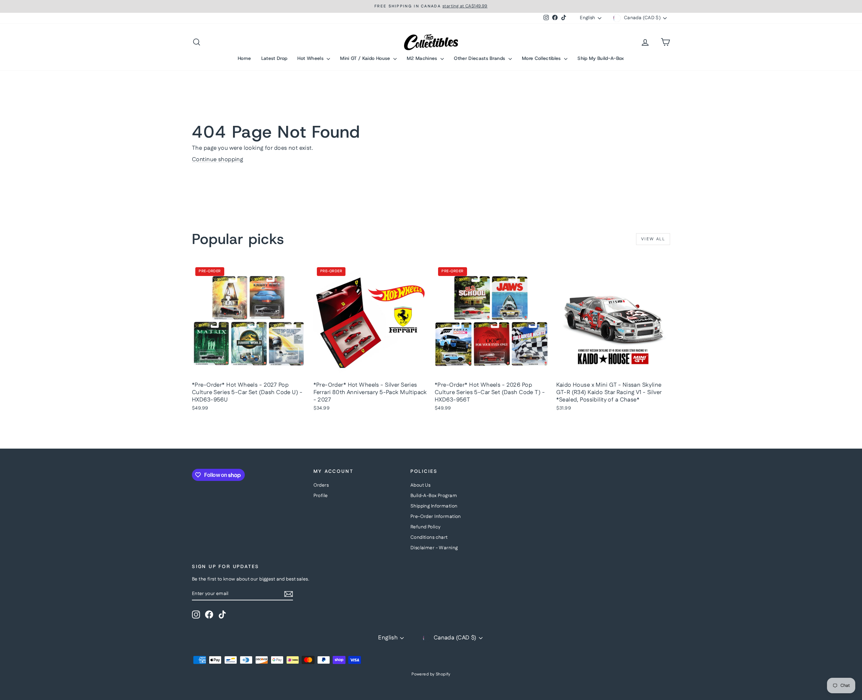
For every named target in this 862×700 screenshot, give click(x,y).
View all (653, 239)
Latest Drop (274, 58)
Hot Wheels (311, 58)
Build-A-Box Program (433, 495)
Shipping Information (434, 506)
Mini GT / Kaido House (366, 58)
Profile (320, 495)
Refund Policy (425, 527)
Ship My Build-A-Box (600, 58)
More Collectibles (542, 58)
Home (244, 58)
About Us (420, 485)
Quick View (249, 371)
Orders (321, 485)
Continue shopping (217, 159)
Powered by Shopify (431, 674)
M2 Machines (423, 58)
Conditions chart (429, 537)
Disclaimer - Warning (434, 548)
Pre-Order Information (435, 516)
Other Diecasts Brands (480, 58)
